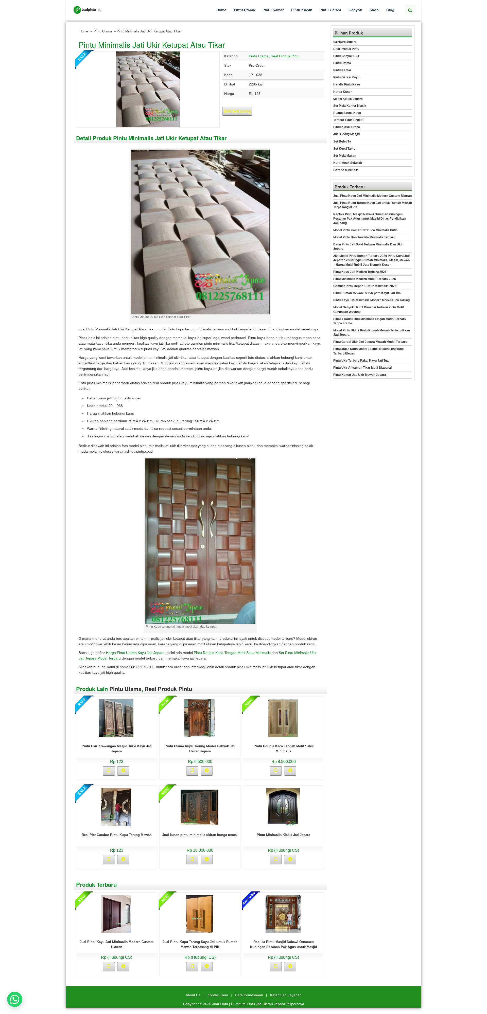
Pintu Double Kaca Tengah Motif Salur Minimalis (232, 653)
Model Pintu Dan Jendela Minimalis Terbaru (364, 237)
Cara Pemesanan (249, 995)
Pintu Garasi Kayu (346, 77)
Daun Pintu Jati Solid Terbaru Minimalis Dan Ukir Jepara (368, 247)
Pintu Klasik (301, 10)
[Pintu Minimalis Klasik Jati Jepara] (283, 807)
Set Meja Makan (344, 155)
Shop (374, 10)
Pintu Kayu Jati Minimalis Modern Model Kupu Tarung (371, 300)
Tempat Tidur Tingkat (348, 120)
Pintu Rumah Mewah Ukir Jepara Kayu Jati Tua (367, 293)
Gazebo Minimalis (346, 170)
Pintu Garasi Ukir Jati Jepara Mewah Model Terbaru (370, 342)
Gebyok (355, 10)
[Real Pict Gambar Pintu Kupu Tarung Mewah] (116, 807)
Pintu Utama (244, 10)
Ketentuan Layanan (286, 995)
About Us (193, 995)
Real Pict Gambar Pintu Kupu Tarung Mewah (117, 835)
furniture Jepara (345, 42)
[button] (14, 999)
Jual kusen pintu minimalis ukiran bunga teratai (200, 835)
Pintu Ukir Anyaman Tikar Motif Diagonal (362, 367)
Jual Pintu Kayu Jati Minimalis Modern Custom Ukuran (372, 196)
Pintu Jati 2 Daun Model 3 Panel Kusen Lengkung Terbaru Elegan (368, 351)
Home (221, 10)
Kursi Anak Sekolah (347, 163)
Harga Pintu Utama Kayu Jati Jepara (135, 653)
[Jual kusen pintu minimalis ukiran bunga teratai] (199, 807)
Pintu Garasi (330, 10)
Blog (390, 10)
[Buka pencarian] (410, 10)
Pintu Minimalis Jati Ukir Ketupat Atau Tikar (152, 44)
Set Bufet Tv (342, 141)
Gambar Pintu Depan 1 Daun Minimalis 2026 (364, 286)
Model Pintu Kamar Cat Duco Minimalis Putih (365, 230)
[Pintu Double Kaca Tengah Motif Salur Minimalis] (283, 718)
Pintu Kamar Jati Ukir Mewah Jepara (359, 375)
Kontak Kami (217, 995)
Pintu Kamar (273, 10)
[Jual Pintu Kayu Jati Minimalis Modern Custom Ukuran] (116, 914)
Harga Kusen (342, 92)
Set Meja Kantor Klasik (349, 106)
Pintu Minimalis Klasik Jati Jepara (283, 835)
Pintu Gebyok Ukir (346, 56)
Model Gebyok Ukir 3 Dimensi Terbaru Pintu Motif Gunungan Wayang (368, 309)
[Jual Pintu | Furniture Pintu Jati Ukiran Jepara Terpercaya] (88, 10)
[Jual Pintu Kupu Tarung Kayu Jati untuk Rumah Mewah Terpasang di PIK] (199, 914)
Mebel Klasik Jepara (348, 99)
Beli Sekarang (237, 111)
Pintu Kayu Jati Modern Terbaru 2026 (360, 272)
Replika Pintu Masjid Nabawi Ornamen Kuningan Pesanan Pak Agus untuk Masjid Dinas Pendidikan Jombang (283, 947)
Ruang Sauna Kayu (347, 113)
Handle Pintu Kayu (346, 84)
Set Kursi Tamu (344, 148)
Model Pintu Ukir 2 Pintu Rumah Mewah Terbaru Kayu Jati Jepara (371, 332)
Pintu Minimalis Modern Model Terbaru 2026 (364, 279)
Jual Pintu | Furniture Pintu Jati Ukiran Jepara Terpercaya (258, 1004)
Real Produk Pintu (285, 56)
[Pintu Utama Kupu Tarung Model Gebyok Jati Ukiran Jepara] (199, 718)
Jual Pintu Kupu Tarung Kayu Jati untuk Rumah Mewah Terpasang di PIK (372, 205)
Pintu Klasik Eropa (346, 127)
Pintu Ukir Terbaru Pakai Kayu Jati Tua (361, 360)
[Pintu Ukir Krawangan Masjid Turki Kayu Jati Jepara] (116, 718)
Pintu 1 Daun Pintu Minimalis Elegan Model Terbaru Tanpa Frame (369, 321)
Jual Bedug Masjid (346, 134)
